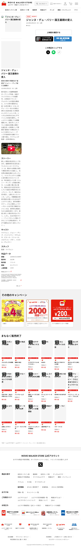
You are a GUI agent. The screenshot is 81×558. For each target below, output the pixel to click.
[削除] (46, 4)
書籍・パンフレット (64, 10)
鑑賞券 (34, 10)
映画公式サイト (5, 271)
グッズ (52, 10)
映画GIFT (43, 10)
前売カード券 (24, 10)
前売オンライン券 (11, 10)
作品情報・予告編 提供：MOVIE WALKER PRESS (8, 281)
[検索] (37, 4)
